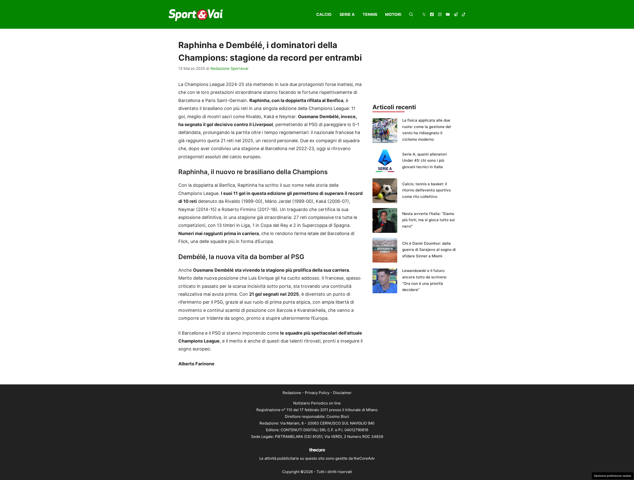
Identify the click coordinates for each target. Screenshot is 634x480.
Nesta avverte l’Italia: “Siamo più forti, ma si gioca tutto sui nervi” (428, 220)
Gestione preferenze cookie (612, 476)
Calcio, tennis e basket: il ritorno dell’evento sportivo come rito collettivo (426, 190)
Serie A (347, 14)
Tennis (370, 14)
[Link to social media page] (424, 15)
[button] (411, 14)
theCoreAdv (364, 458)
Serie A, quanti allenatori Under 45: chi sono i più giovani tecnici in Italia (424, 160)
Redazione (292, 392)
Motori (393, 14)
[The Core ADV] (317, 451)
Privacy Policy (317, 392)
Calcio (324, 14)
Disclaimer (342, 392)
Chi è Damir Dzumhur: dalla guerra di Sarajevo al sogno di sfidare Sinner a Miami (429, 249)
